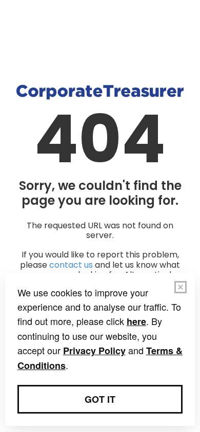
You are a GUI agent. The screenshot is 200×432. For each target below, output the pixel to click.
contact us (71, 265)
